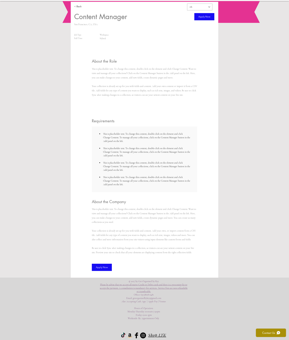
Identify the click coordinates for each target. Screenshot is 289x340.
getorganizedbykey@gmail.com (147, 298)
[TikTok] (123, 335)
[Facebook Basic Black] (136, 335)
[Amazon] (130, 335)
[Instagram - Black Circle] (143, 335)
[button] (204, 16)
